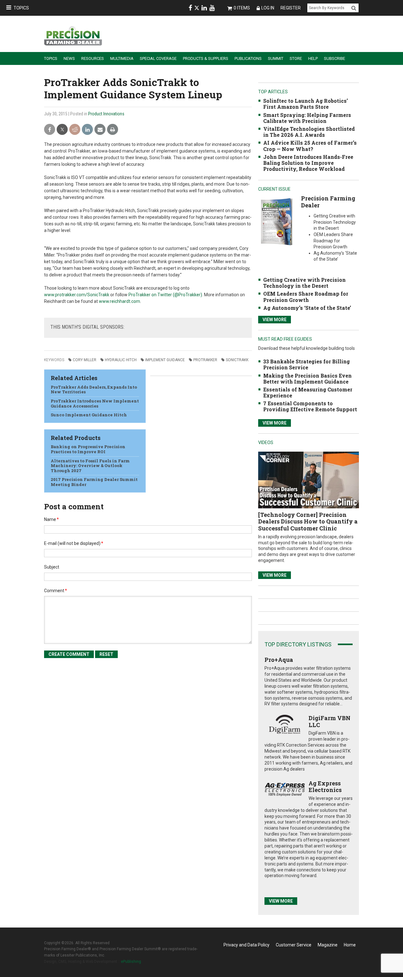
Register (291, 7)
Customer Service (293, 944)
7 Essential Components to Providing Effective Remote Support (310, 406)
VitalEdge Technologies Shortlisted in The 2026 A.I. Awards (309, 131)
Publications (248, 58)
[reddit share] (74, 130)
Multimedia (121, 58)
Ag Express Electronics (325, 786)
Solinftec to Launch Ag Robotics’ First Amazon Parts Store (305, 103)
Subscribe (334, 58)
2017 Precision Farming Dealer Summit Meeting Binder (94, 482)
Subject (51, 566)
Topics (21, 7)
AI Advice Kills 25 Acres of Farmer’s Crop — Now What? (310, 145)
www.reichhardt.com (119, 301)
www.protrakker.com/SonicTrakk (76, 294)
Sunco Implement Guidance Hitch (89, 415)
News (69, 58)
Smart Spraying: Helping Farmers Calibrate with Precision (307, 118)
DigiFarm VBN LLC (329, 721)
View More (275, 319)
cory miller (84, 360)
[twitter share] (62, 130)
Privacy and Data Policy (247, 944)
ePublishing (131, 961)
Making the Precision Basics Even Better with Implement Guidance (307, 378)
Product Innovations (106, 113)
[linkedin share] (87, 130)
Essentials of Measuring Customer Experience (307, 392)
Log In (267, 7)
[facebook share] (49, 130)
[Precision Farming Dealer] (276, 221)
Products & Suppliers (205, 58)
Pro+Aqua (278, 659)
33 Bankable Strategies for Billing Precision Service (306, 364)
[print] (112, 130)
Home (350, 944)
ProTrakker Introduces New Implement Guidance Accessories (95, 403)
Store (296, 58)
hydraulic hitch (121, 360)
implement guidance (165, 360)
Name (51, 519)
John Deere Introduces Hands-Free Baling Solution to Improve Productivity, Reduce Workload (308, 162)
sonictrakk (237, 360)
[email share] (99, 130)
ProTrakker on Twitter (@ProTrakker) (165, 294)
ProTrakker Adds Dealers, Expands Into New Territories (94, 389)
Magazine (328, 944)
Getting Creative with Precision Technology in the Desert (304, 282)
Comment (55, 590)
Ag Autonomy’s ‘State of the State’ (307, 307)
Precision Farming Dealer (328, 201)
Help (313, 58)
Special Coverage (158, 58)
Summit (275, 58)
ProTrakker (205, 360)
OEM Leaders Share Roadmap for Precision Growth (305, 296)
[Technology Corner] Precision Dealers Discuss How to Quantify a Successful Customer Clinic (308, 521)
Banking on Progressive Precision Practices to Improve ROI (88, 449)
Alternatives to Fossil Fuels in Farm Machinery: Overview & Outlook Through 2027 (90, 465)
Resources (92, 58)
